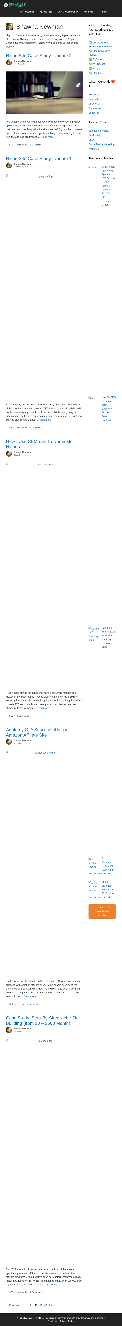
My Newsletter (27, 11)
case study (22, 145)
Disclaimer (53, 1321)
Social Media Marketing (102, 144)
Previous (12, 1305)
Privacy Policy (67, 1321)
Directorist (94, 103)
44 (31, 1305)
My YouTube (46, 11)
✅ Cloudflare (96, 73)
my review (106, 46)
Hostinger (94, 94)
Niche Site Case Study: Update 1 (39, 158)
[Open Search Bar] (114, 11)
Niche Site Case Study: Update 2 (39, 55)
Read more (47, 136)
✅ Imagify (95, 68)
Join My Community (68, 11)
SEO (11, 145)
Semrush (93, 99)
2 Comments (36, 1292)
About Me (88, 11)
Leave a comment (29, 1004)
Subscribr (94, 112)
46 (41, 1305)
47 (46, 1305)
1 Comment (35, 145)
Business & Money (99, 130)
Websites (13, 1004)
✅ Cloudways (97, 51)
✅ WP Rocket (97, 64)
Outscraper (95, 108)
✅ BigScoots (96, 59)
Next (53, 1305)
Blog (104, 11)
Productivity (95, 135)
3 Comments (23, 716)
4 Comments (36, 427)
